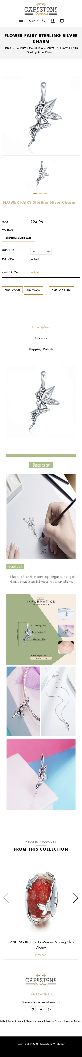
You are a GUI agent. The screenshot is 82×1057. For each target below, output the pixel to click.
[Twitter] (32, 1009)
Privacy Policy (53, 1020)
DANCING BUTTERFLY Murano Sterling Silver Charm (41, 945)
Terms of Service (73, 1020)
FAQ (2, 1020)
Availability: (10, 272)
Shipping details (41, 349)
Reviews (41, 338)
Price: (5, 221)
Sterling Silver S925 (18, 237)
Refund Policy (15, 1020)
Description (41, 327)
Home (7, 48)
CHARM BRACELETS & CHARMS (36, 48)
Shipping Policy (34, 1020)
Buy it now (33, 290)
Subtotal (8, 258)
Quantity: (8, 249)
